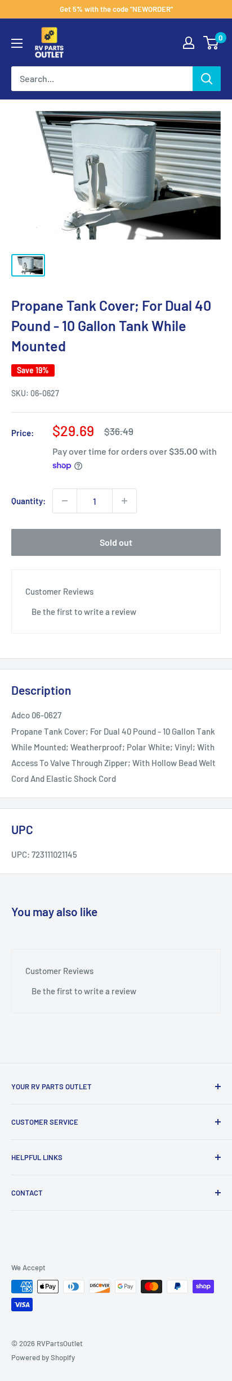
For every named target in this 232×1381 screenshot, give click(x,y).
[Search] (207, 78)
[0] (211, 42)
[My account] (188, 43)
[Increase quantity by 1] (124, 501)
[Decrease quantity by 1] (65, 501)
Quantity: (28, 501)
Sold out (116, 542)
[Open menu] (17, 43)
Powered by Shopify (43, 1357)
